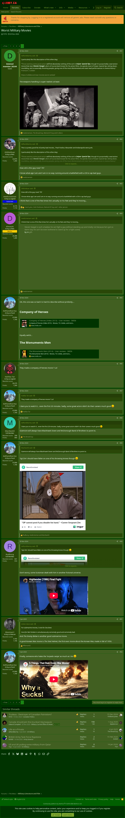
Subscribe (26, 7)
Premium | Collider (28, 70)
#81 (121, 51)
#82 (121, 139)
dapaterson (114, 724)
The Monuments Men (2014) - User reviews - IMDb (50, 351)
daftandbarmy (13, 732)
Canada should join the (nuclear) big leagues (30, 722)
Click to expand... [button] (71, 164)
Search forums (16, 12)
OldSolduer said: (27, 188)
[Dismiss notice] (121, 17)
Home (5, 7)
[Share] (117, 51)
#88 (121, 418)
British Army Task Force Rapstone (25, 737)
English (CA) (20, 799)
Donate (37, 7)
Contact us (79, 799)
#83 (121, 184)
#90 (121, 541)
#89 (121, 443)
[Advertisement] (29, 40)
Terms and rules (91, 799)
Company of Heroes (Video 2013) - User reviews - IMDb (52, 320)
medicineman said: (28, 218)
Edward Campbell (15, 724)
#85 (121, 298)
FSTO (5, 34)
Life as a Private (16, 729)
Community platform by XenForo (62, 804)
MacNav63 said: (27, 448)
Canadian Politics (29, 717)
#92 (121, 652)
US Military (31, 732)
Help (111, 799)
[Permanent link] (49, 312)
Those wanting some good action (34, 64)
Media (70, 7)
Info (60, 7)
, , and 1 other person (46, 207)
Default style (8, 799)
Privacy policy (103, 799)
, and (36, 535)
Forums (15, 7)
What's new (49, 7)
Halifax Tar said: (26, 396)
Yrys (10, 747)
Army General (28, 739)
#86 (121, 364)
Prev (5, 46)
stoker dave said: (27, 624)
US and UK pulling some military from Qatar (30, 744)
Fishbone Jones (113, 716)
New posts (5, 12)
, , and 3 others (43, 133)
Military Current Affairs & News (42, 724)
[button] (55, 7)
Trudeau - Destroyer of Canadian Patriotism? (30, 714)
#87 (121, 391)
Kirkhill (11, 739)
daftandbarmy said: (28, 56)
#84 (121, 213)
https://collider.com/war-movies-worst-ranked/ (38, 75)
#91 (121, 619)
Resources (83, 7)
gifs (30, 232)
